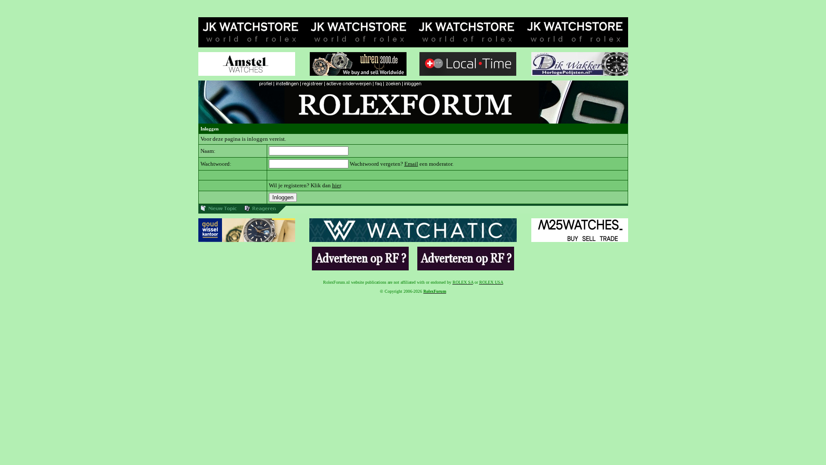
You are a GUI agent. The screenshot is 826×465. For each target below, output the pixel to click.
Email (411, 164)
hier (336, 185)
